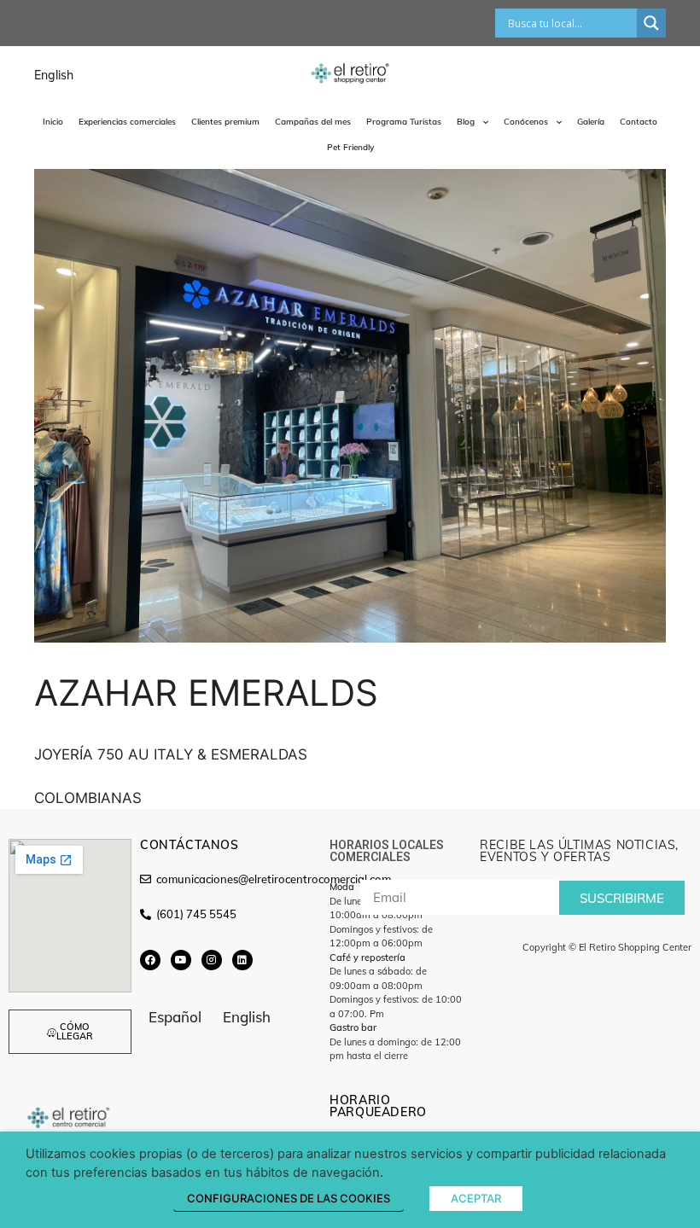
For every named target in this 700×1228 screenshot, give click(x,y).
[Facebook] (150, 960)
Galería (590, 121)
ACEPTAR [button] (476, 1198)
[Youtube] (181, 960)
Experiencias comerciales (127, 121)
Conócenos (526, 121)
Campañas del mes (313, 121)
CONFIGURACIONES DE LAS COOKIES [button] (288, 1198)
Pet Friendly (350, 147)
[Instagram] (211, 960)
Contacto (638, 121)
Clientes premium (225, 121)
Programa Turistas (403, 121)
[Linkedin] (242, 960)
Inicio (53, 121)
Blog (466, 121)
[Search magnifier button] (651, 23)
